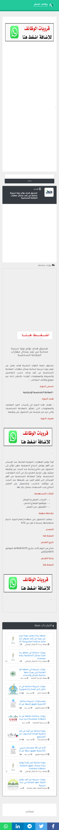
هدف (36, 189)
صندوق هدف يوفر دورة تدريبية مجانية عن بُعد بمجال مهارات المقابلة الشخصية (29, 352)
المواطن (35, 380)
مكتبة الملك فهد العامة (36, 788)
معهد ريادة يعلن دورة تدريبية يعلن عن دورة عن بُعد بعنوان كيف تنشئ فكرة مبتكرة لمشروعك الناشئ (28, 639)
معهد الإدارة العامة (39, 678)
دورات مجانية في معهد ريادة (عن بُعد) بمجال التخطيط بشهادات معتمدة (29, 656)
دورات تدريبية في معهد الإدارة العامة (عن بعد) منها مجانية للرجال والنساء (31, 673)
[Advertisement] (29, 76)
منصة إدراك (42, 740)
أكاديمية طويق (41, 708)
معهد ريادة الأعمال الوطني (35, 645)
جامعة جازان (42, 693)
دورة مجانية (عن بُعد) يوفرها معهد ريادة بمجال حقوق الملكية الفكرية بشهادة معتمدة (28, 766)
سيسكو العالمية (39, 723)
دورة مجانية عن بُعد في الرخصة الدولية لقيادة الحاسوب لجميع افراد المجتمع (28, 734)
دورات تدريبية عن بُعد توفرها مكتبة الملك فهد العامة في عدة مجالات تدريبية (28, 783)
